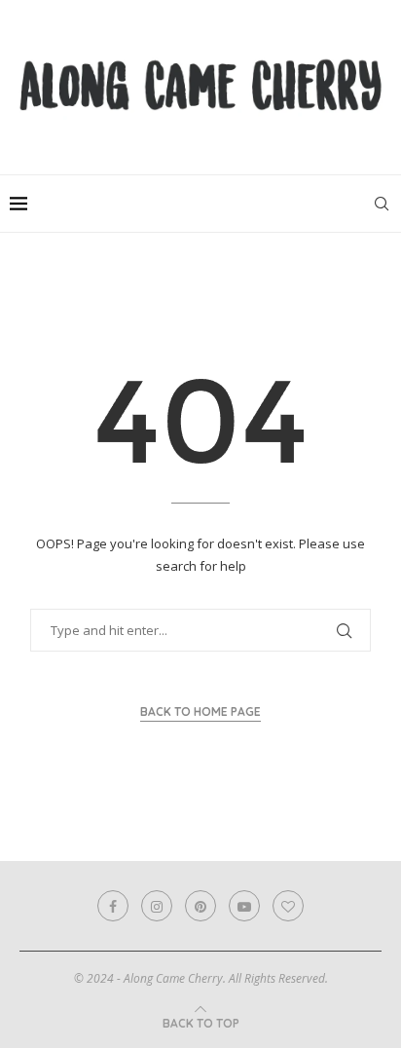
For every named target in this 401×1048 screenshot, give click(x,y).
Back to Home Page (200, 711)
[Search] (381, 203)
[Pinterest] (200, 905)
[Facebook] (112, 905)
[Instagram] (156, 905)
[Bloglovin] (288, 905)
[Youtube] (244, 905)
